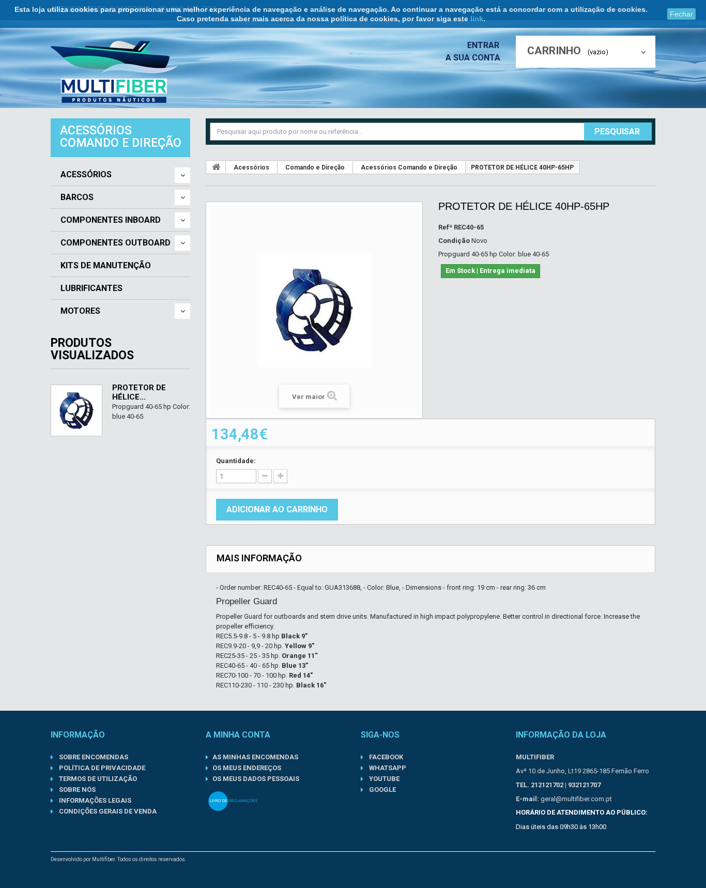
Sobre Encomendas (92, 757)
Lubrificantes (91, 288)
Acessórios (86, 174)
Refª (445, 227)
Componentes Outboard (115, 243)
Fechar (681, 14)
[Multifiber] (114, 72)
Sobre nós (76, 789)
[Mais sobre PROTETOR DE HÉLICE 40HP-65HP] (76, 410)
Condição (454, 240)
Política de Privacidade (101, 768)
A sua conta (473, 58)
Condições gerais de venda (107, 811)
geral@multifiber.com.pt (576, 799)
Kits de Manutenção (105, 265)
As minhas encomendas (255, 757)
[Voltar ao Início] (216, 167)
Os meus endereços (246, 768)
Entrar (484, 45)
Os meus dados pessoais (255, 779)
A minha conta (238, 735)
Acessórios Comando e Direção (409, 167)
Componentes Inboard (110, 220)
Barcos (77, 197)
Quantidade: (236, 461)
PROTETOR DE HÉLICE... (139, 392)
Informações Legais (94, 800)
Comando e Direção (315, 167)
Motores (80, 311)
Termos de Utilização (97, 779)
